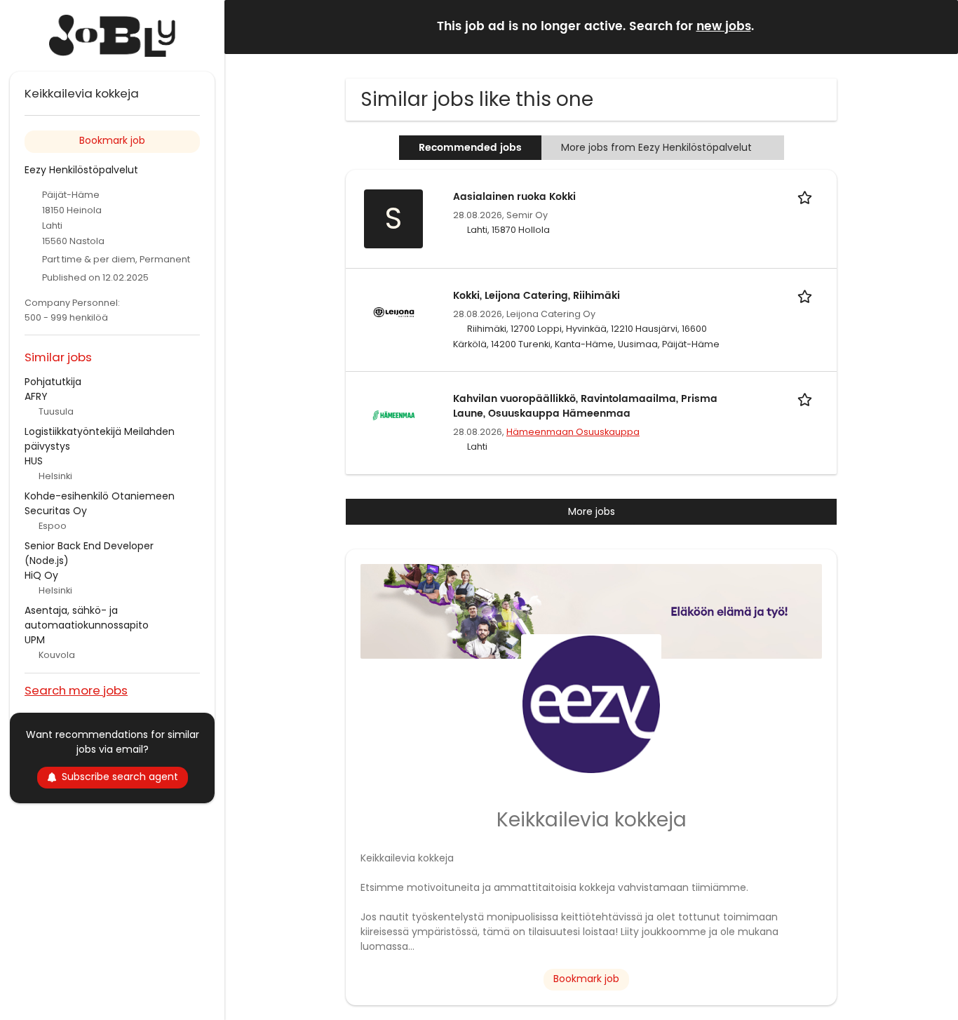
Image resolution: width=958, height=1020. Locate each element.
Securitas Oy (56, 511)
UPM (35, 640)
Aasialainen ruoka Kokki (514, 197)
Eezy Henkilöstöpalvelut (81, 170)
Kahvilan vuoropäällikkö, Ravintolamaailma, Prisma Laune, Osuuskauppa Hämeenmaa (585, 406)
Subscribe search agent (120, 777)
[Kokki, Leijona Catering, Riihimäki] (393, 311)
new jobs (723, 26)
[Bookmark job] (807, 197)
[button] (936, 26)
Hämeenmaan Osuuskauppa (573, 432)
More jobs (591, 511)
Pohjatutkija (53, 382)
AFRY (36, 396)
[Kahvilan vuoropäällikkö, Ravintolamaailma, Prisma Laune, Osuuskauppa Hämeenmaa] (393, 415)
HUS (34, 461)
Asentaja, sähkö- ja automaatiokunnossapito (87, 617)
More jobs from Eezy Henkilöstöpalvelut (656, 147)
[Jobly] (112, 36)
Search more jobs (76, 690)
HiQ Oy (41, 575)
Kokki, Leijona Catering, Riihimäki (536, 296)
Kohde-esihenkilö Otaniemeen (100, 496)
